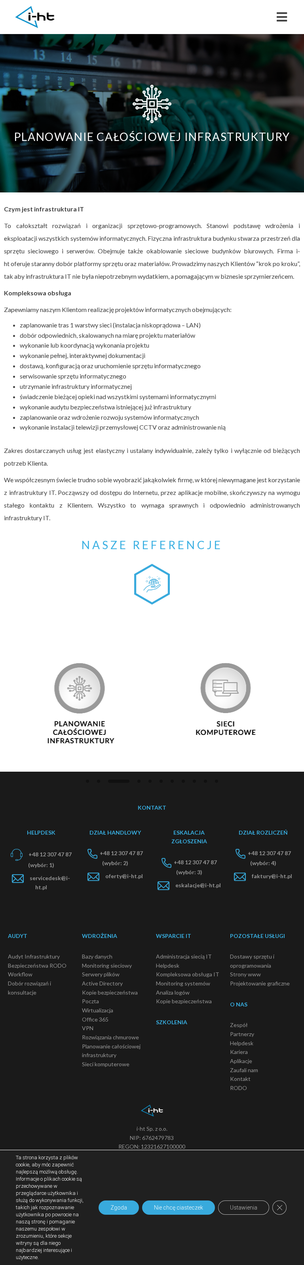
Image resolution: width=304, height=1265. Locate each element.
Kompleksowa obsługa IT (187, 974)
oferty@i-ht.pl (124, 876)
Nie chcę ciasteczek (178, 1207)
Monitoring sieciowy (107, 965)
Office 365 (95, 1019)
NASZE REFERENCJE (152, 545)
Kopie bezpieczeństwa (110, 992)
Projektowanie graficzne (260, 983)
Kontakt (240, 1078)
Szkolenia (171, 1022)
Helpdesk (167, 965)
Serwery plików (101, 974)
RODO (238, 1087)
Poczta (90, 1001)
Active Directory (102, 983)
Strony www (245, 974)
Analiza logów (173, 992)
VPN (87, 1028)
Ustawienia (243, 1207)
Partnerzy (242, 1034)
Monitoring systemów (183, 983)
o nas (238, 1004)
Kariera (239, 1051)
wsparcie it (173, 935)
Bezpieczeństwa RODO (37, 965)
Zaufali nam (244, 1070)
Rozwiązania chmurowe (110, 1037)
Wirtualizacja (97, 1010)
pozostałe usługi (257, 935)
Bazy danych (97, 956)
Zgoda (118, 1207)
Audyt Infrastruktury (34, 956)
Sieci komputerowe (105, 1064)
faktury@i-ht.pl (272, 876)
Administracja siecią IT (184, 956)
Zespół (239, 1025)
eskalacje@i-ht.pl (198, 885)
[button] (282, 17)
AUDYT (17, 935)
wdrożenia (99, 935)
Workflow (20, 974)
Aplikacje (241, 1061)
